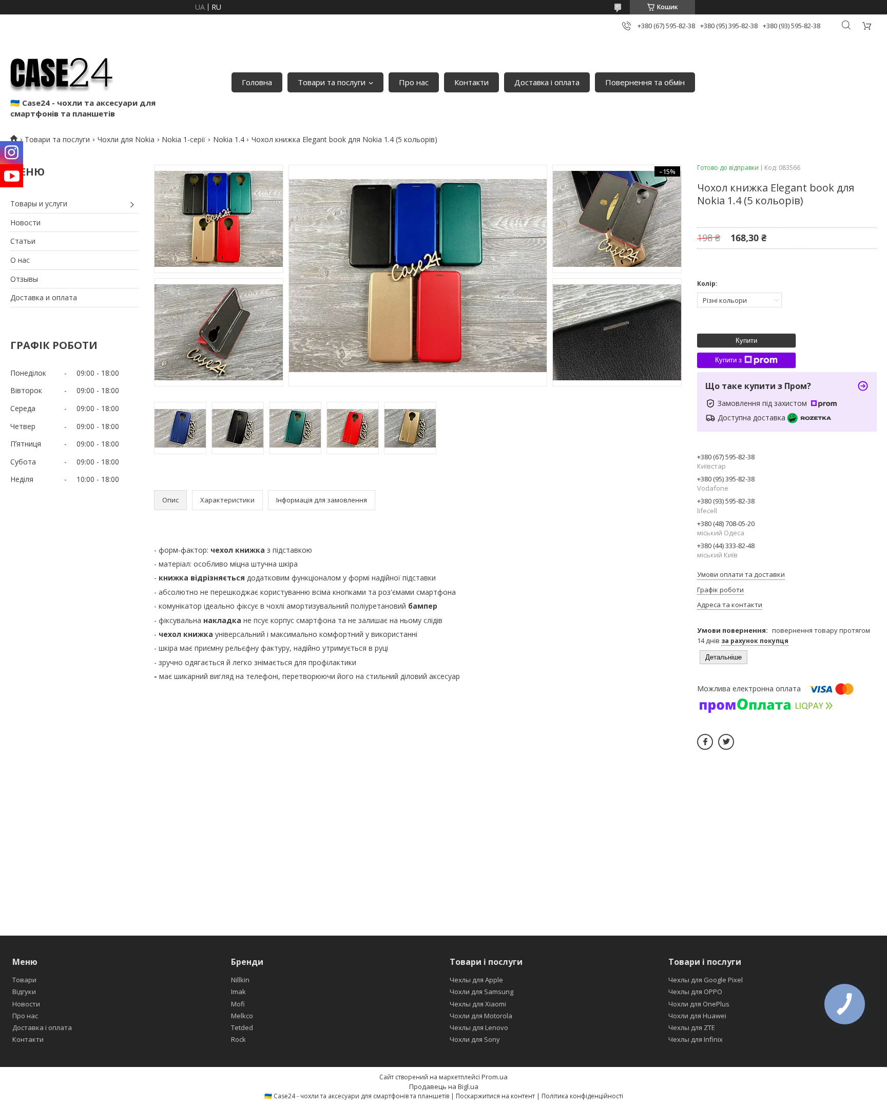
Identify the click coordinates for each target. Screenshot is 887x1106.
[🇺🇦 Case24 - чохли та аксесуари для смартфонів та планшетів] (61, 72)
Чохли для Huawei (697, 1015)
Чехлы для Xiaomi (478, 1003)
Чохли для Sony (475, 1039)
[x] (726, 742)
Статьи (22, 241)
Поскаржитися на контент (495, 1096)
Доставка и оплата (43, 297)
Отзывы (24, 279)
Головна (257, 82)
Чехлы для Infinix (695, 1039)
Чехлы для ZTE (691, 1027)
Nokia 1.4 (228, 139)
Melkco (242, 1015)
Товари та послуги (331, 82)
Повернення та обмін (645, 82)
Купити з (728, 360)
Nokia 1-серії (183, 139)
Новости (25, 222)
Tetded (242, 1027)
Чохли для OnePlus (698, 1003)
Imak (238, 991)
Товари (24, 979)
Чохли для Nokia (126, 139)
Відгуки (24, 991)
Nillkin (240, 979)
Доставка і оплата (547, 82)
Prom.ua (494, 1076)
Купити (746, 340)
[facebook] (705, 742)
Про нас (414, 82)
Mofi (238, 1003)
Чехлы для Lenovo (479, 1027)
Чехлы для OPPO (695, 991)
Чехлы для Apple (476, 979)
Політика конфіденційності (582, 1096)
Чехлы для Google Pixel (705, 979)
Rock (238, 1039)
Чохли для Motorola (481, 1015)
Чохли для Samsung (481, 991)
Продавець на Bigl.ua (443, 1086)
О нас (20, 260)
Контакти (471, 82)
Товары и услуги (38, 203)
